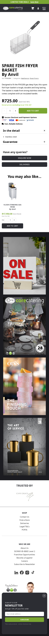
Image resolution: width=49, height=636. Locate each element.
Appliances (25, 78)
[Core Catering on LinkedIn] (16, 572)
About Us (24, 548)
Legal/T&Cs (25, 526)
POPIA (24, 529)
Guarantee (10, 142)
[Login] (38, 8)
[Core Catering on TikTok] (32, 572)
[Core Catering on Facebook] (21, 572)
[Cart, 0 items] (33, 8)
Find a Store (24, 520)
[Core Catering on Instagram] (27, 572)
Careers (24, 561)
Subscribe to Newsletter (24, 564)
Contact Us (24, 517)
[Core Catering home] (13, 8)
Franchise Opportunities (24, 554)
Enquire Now (24, 158)
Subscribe (24, 619)
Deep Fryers (34, 78)
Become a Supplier (25, 558)
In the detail (11, 130)
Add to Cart (33, 110)
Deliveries (24, 164)
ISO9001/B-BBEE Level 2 (24, 551)
